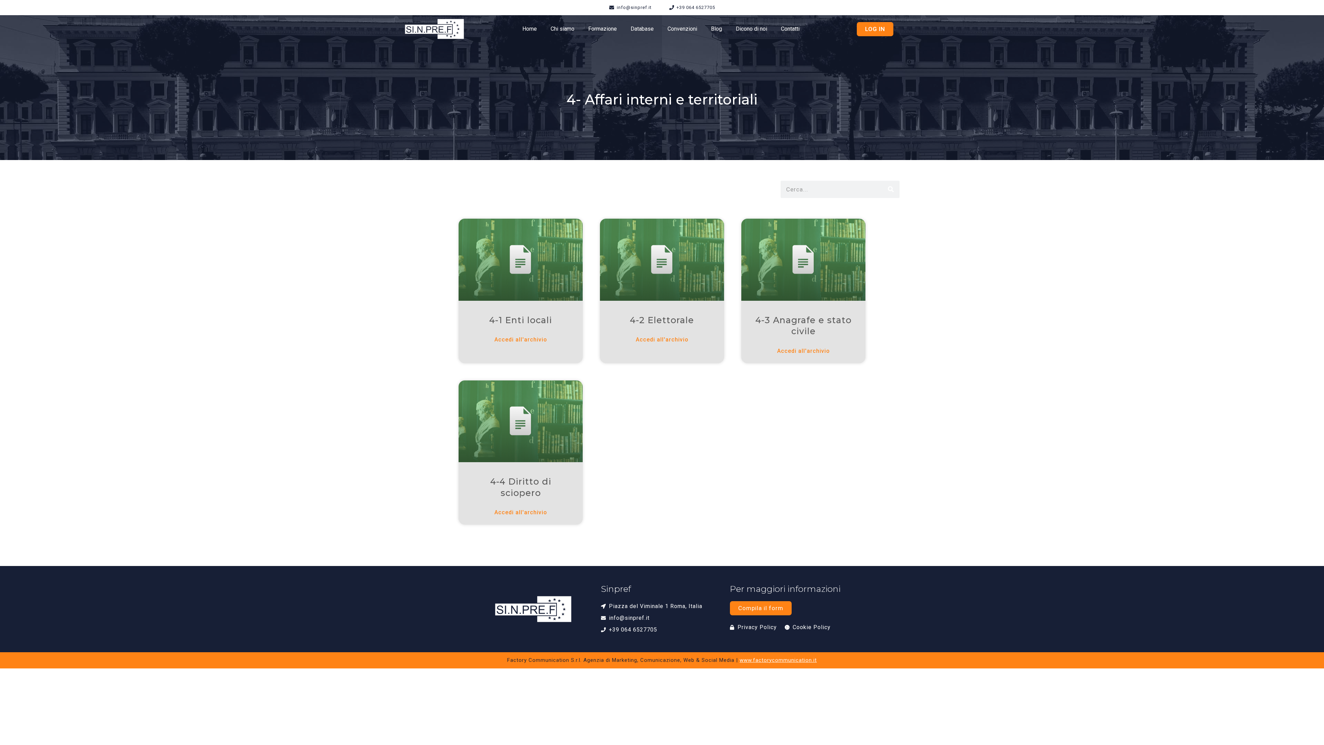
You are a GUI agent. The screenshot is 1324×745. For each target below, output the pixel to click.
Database (642, 29)
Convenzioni (682, 29)
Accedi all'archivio (520, 339)
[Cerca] (891, 189)
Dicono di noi (751, 29)
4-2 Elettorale (662, 320)
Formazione (602, 29)
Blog (716, 29)
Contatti (790, 29)
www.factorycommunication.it (778, 660)
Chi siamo (562, 29)
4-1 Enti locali (520, 320)
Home (529, 29)
